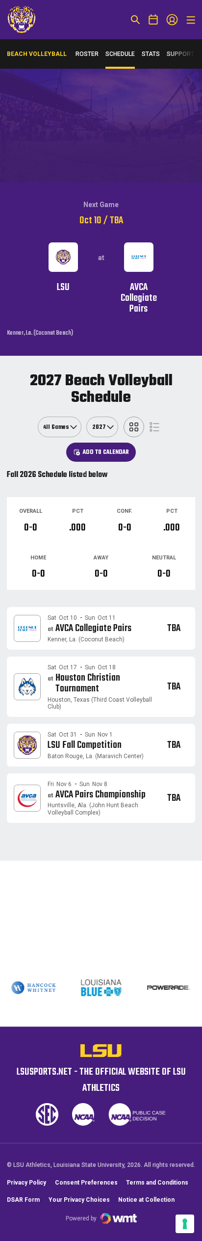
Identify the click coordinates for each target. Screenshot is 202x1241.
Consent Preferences (86, 1182)
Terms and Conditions (157, 1182)
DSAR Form (23, 1199)
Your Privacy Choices (79, 1199)
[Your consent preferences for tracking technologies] (185, 1224)
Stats (151, 54)
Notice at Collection (146, 1199)
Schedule (120, 54)
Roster (87, 54)
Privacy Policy (26, 1182)
